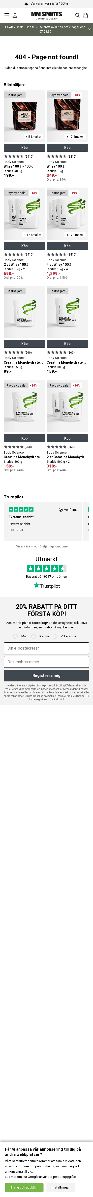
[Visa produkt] (14, 156)
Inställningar (61, 1187)
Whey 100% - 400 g (18, 166)
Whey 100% (55, 166)
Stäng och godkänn (24, 1187)
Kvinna (44, 636)
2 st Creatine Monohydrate (68, 457)
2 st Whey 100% (16, 264)
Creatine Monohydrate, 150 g (27, 362)
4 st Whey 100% (59, 264)
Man (24, 636)
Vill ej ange (68, 636)
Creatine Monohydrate (22, 457)
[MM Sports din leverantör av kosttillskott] (46, 15)
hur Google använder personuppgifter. (50, 1177)
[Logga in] (14, 15)
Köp (24, 148)
